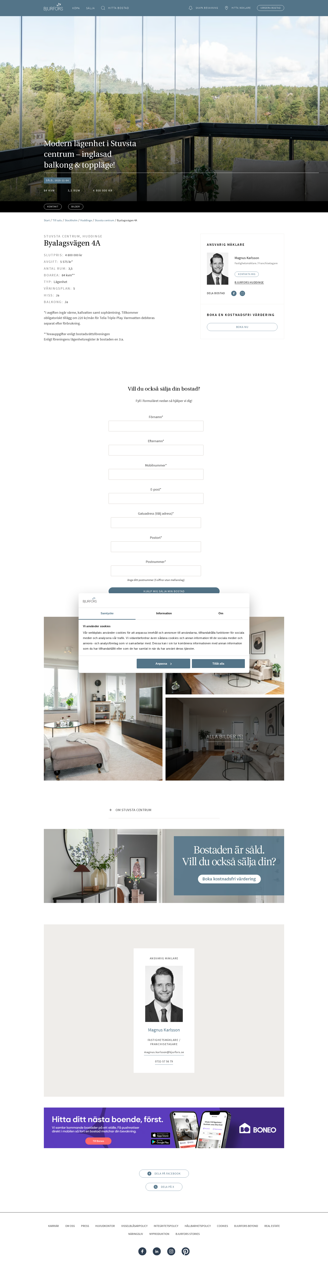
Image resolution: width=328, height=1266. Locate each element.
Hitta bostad (118, 8)
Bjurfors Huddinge (249, 282)
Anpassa (161, 663)
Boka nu (242, 327)
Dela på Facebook (168, 1173)
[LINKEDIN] (157, 1251)
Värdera (270, 7)
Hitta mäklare (241, 7)
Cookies (222, 1226)
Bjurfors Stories (188, 1234)
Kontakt (52, 206)
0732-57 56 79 (164, 1062)
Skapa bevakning (207, 7)
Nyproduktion (159, 1234)
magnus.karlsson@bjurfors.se (164, 1052)
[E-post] (242, 293)
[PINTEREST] (185, 1251)
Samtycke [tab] (107, 613)
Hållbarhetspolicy (198, 1226)
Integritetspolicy (166, 1226)
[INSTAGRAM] (171, 1251)
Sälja (90, 8)
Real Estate (272, 1226)
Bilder (75, 206)
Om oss (70, 1226)
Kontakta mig (246, 274)
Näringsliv (135, 1234)
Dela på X (167, 1187)
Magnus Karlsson (164, 1030)
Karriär (53, 1226)
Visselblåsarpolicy (134, 1226)
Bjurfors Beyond (246, 1226)
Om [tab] (220, 613)
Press (85, 1226)
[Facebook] (234, 293)
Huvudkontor (105, 1226)
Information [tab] (164, 613)
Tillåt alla (218, 663)
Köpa (76, 8)
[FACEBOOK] (142, 1251)
